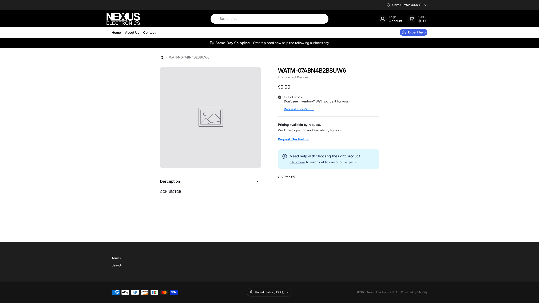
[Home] (162, 57)
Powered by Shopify (414, 292)
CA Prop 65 (286, 177)
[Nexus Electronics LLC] (123, 19)
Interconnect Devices (293, 77)
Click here (297, 162)
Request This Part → (299, 109)
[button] (210, 182)
